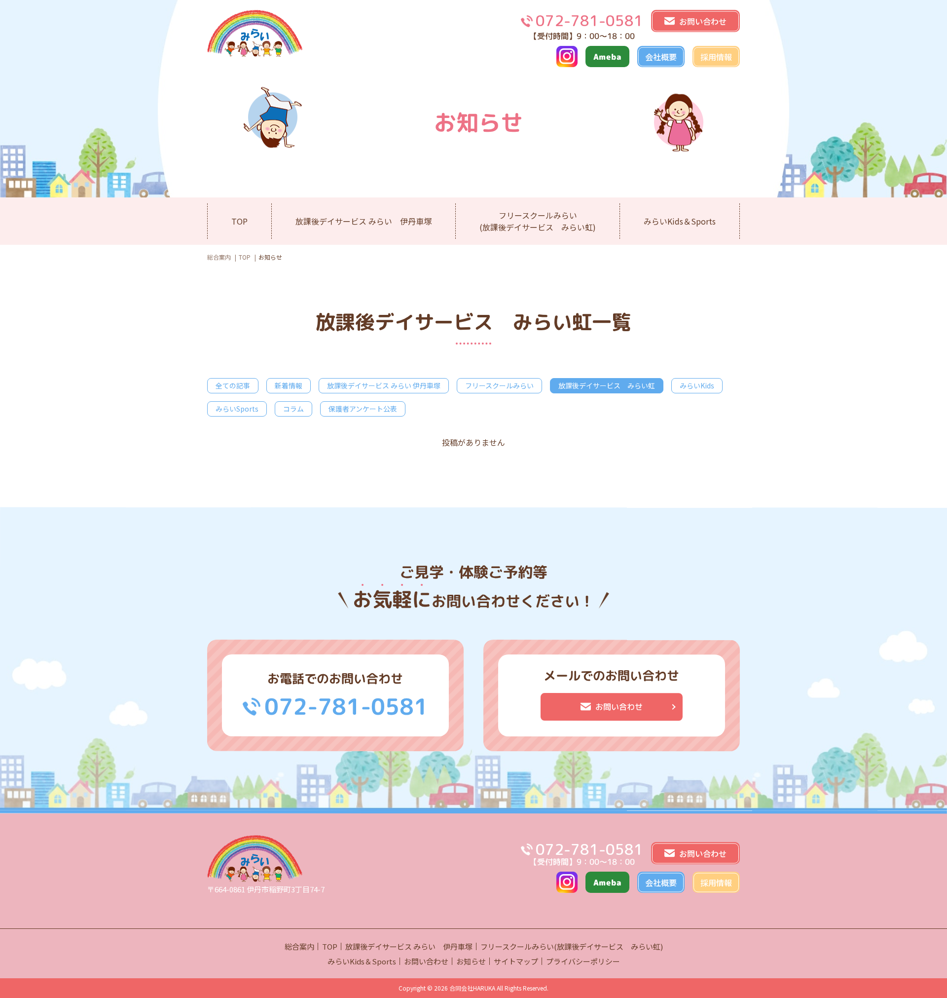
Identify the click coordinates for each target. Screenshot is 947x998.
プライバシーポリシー (583, 961)
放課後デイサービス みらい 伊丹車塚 (363, 221)
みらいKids (697, 385)
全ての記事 (233, 385)
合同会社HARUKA (472, 988)
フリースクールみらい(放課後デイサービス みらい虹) (537, 221)
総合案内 (219, 257)
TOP (239, 221)
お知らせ (471, 961)
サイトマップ (516, 961)
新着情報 (288, 385)
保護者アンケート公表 (362, 409)
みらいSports (237, 409)
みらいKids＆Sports (680, 221)
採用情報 (716, 57)
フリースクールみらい (499, 385)
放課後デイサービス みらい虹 (606, 385)
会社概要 (661, 57)
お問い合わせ (426, 961)
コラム (293, 409)
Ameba (607, 56)
